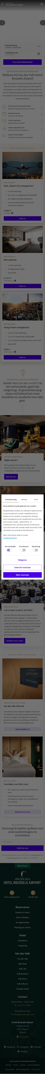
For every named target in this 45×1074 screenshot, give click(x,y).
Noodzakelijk (10, 546)
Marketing (36, 546)
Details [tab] (24, 499)
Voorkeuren (23, 546)
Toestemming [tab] (10, 499)
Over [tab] (36, 499)
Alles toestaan (22, 575)
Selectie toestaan (22, 567)
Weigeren (22, 560)
